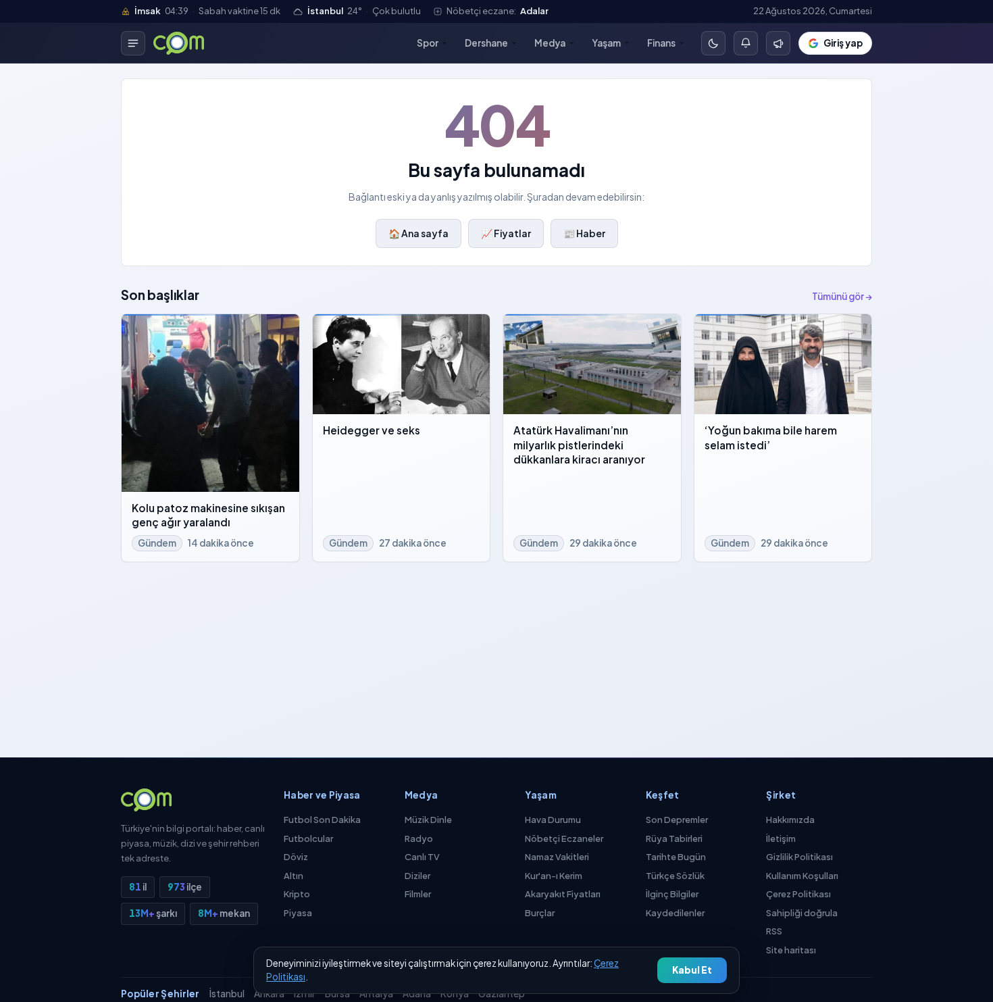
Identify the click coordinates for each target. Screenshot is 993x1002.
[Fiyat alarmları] (746, 43)
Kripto (297, 893)
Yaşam (606, 43)
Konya (454, 993)
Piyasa (298, 912)
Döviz (296, 856)
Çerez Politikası (798, 893)
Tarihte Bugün (676, 856)
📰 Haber (584, 233)
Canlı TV (422, 856)
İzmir (304, 993)
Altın (293, 875)
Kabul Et (692, 970)
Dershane (486, 43)
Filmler (418, 893)
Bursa (337, 993)
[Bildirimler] (778, 43)
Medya (549, 43)
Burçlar (540, 912)
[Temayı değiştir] (713, 43)
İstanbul (227, 993)
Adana (417, 993)
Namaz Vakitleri (557, 856)
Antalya (376, 993)
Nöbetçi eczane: (498, 10)
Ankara (269, 993)
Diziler (417, 875)
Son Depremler (677, 819)
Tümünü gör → (842, 296)
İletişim (781, 838)
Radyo (419, 838)
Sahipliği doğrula (802, 912)
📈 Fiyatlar (506, 233)
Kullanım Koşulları (802, 875)
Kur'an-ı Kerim (553, 875)
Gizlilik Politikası (799, 856)
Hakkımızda (790, 819)
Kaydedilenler (675, 912)
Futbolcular (308, 838)
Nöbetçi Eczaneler (564, 838)
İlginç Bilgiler (672, 893)
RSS (774, 931)
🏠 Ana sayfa (418, 233)
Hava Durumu (553, 819)
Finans (661, 43)
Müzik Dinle (428, 819)
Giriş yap (843, 43)
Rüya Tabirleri (674, 838)
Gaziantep (501, 993)
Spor (427, 43)
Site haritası (791, 950)
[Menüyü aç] (133, 43)
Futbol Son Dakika (322, 819)
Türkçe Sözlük (675, 875)
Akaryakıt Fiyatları (563, 893)
